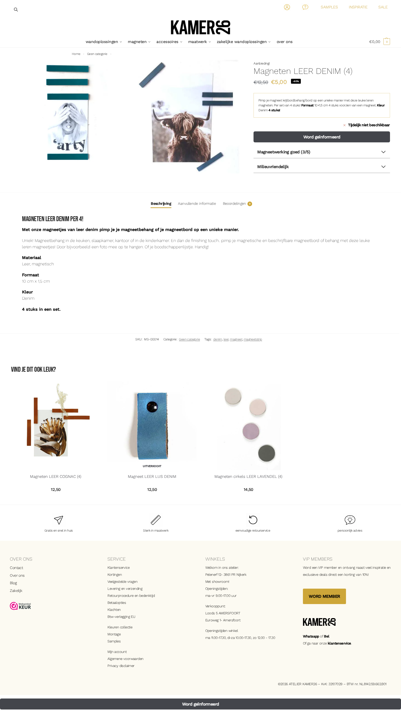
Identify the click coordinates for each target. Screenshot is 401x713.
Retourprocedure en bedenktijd (131, 596)
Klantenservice (118, 567)
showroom (220, 582)
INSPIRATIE (358, 7)
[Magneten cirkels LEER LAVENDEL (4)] (248, 425)
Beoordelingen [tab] (236, 203)
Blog (13, 583)
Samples (114, 641)
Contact (305, 8)
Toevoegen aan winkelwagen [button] (55, 500)
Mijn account (117, 652)
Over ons (17, 575)
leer (226, 339)
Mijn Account (287, 8)
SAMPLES (329, 7)
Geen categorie (97, 54)
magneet (236, 339)
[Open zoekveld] (16, 9)
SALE (383, 7)
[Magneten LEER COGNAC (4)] (55, 425)
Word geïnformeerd (321, 136)
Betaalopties (116, 603)
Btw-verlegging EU (121, 617)
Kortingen (114, 575)
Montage (114, 634)
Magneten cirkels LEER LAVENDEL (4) (248, 476)
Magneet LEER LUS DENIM (152, 476)
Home (76, 54)
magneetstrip (253, 339)
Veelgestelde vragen (122, 582)
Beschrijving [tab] (161, 203)
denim (217, 339)
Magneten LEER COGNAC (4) (55, 476)
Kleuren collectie (119, 627)
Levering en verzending (124, 589)
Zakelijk (16, 590)
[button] (379, 41)
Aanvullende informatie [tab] (197, 203)
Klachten (114, 610)
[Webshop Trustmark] (54, 606)
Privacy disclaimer (120, 666)
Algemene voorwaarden (125, 659)
